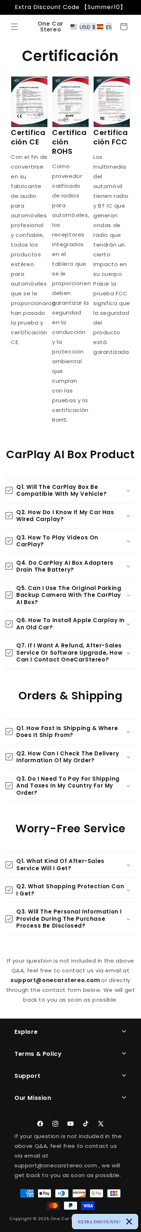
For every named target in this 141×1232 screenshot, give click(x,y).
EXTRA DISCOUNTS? (99, 1221)
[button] (14, 27)
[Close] (129, 1221)
